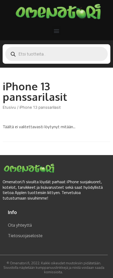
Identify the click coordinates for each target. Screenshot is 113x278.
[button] (56, 30)
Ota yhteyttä (20, 225)
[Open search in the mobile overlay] (56, 54)
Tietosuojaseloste (25, 235)
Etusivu (9, 107)
